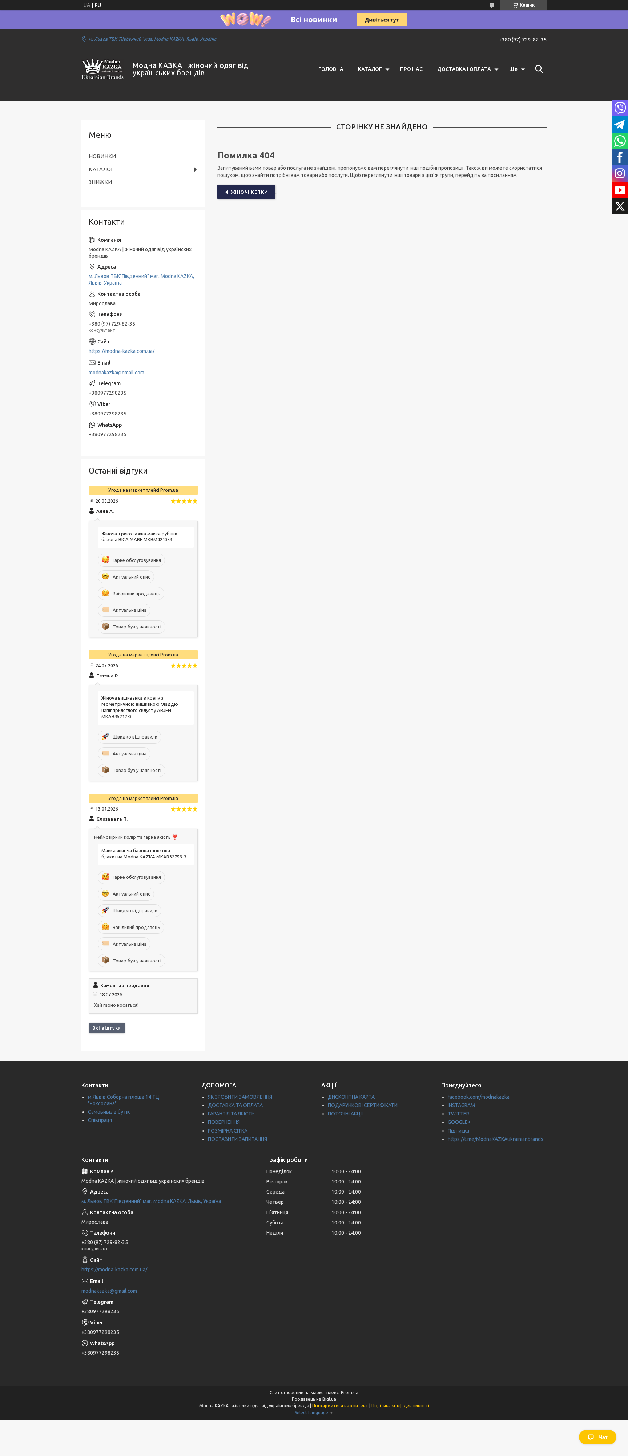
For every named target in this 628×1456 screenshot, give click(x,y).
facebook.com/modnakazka (479, 1097)
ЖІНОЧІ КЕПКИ (249, 191)
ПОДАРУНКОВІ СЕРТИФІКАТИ (363, 1105)
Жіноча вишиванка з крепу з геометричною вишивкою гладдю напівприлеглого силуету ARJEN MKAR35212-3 (139, 707)
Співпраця (100, 1120)
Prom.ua (349, 1392)
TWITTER (458, 1114)
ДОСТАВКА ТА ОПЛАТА (235, 1105)
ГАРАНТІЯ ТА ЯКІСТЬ (231, 1114)
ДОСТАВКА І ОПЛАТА (464, 69)
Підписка (458, 1131)
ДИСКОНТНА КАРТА (351, 1097)
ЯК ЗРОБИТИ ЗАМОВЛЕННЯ (240, 1097)
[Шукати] (537, 69)
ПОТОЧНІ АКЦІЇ (345, 1114)
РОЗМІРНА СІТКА (227, 1131)
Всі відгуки (106, 1027)
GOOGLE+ (459, 1122)
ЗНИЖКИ (100, 182)
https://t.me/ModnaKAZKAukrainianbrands (495, 1139)
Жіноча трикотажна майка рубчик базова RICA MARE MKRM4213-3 (139, 536)
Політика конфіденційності (400, 1405)
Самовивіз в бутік (109, 1112)
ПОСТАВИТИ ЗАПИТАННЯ (237, 1139)
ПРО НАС (411, 69)
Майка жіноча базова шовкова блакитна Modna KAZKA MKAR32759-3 (143, 853)
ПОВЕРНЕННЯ (224, 1122)
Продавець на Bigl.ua (314, 1399)
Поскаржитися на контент (340, 1405)
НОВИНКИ (102, 156)
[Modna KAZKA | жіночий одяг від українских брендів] (102, 69)
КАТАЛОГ (370, 69)
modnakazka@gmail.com (116, 372)
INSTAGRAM (461, 1105)
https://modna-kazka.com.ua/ (121, 351)
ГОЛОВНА (330, 69)
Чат (603, 1437)
